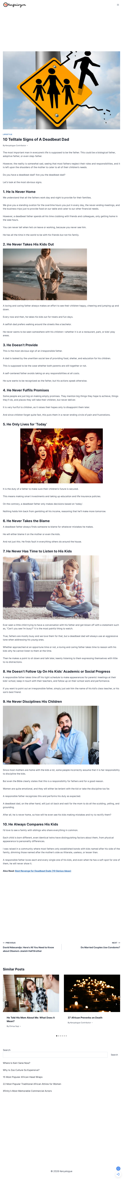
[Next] (116, 1004)
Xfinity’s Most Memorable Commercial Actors (27, 1091)
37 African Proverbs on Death (85, 1017)
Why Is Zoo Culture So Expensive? (21, 1070)
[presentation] (31, 993)
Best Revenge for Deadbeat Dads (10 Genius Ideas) (43, 871)
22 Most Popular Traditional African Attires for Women (32, 1084)
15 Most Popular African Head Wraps (23, 1077)
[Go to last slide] (7, 1004)
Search (6, 1050)
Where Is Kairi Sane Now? (16, 1063)
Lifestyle (7, 134)
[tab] (56, 1035)
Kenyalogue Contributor (15, 145)
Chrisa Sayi (14, 1026)
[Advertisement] (61, 27)
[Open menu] (118, 5)
